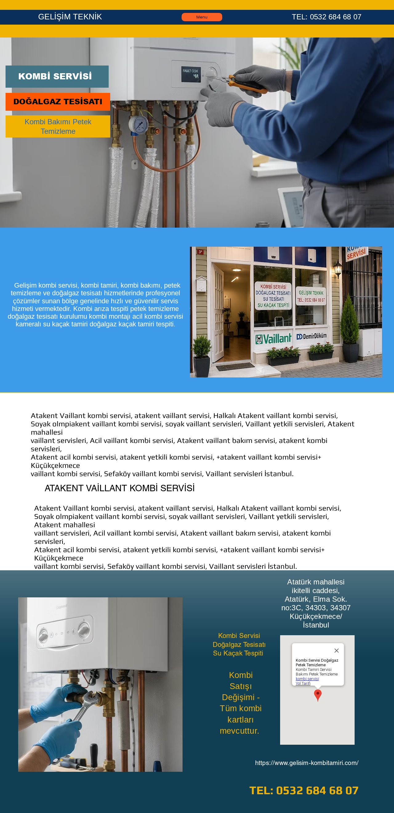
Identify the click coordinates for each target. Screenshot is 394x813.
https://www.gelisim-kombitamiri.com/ (307, 763)
